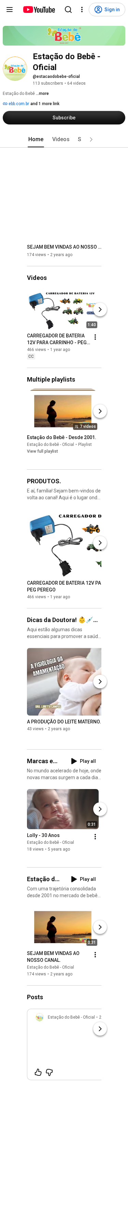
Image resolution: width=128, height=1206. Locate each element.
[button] (91, 139)
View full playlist (42, 451)
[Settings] (82, 9)
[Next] (100, 309)
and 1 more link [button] (44, 103)
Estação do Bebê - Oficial (50, 444)
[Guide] (9, 9)
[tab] (36, 139)
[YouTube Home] (39, 9)
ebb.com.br (18, 103)
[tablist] (64, 139)
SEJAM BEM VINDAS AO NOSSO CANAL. (64, 247)
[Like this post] (38, 1072)
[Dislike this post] (49, 1072)
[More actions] (95, 337)
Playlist (85, 444)
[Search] (68, 9)
